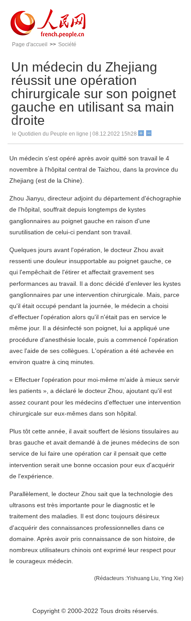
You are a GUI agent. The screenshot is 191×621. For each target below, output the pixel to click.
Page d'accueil (30, 44)
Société (67, 44)
